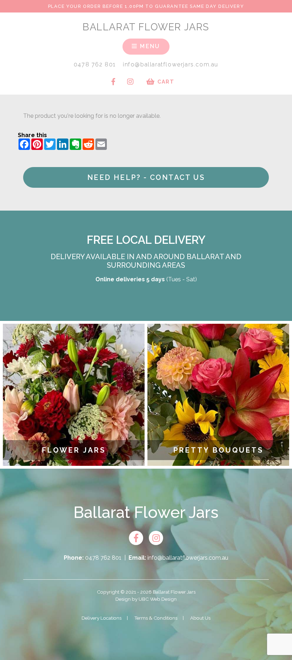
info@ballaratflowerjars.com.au (170, 64)
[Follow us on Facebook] (113, 82)
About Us (200, 618)
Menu (149, 46)
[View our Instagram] (130, 82)
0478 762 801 (95, 64)
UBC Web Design (158, 599)
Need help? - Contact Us (146, 177)
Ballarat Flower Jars (146, 26)
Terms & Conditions (155, 618)
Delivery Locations (101, 618)
